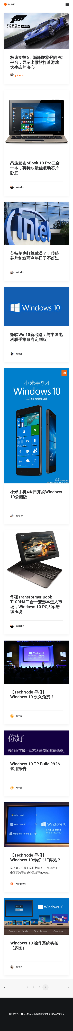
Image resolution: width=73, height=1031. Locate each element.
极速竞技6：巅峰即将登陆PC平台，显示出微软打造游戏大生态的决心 (36, 62)
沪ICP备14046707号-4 (53, 1014)
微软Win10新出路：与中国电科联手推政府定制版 (36, 337)
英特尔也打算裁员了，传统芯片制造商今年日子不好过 (34, 256)
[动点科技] (9, 4)
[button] (67, 4)
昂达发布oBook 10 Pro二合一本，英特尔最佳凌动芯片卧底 (35, 168)
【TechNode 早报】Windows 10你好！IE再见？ (35, 858)
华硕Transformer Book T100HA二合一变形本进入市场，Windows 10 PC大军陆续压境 (36, 604)
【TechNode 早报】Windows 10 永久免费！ (32, 694)
